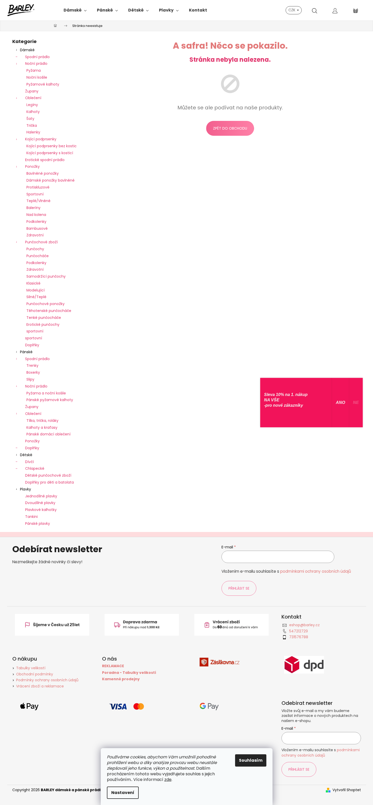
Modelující (35, 290)
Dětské (26, 454)
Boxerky (33, 372)
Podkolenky (36, 221)
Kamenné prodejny (121, 679)
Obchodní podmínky (34, 674)
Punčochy (35, 249)
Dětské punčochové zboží (48, 475)
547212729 (298, 631)
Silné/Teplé (36, 296)
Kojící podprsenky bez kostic (51, 146)
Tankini (31, 516)
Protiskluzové (37, 187)
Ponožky (32, 166)
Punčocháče (37, 255)
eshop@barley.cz (304, 625)
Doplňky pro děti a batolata (49, 482)
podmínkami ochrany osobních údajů (315, 571)
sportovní (34, 331)
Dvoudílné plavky (40, 502)
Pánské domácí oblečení (48, 434)
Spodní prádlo (37, 56)
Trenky (32, 365)
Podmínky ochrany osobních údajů (47, 680)
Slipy (30, 379)
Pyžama (33, 70)
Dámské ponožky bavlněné (50, 180)
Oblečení (33, 97)
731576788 (298, 637)
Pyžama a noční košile (46, 393)
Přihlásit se (238, 588)
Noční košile (36, 77)
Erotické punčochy (42, 324)
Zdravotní (35, 235)
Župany (31, 91)
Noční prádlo (36, 63)
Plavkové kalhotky (41, 509)
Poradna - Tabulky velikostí (129, 673)
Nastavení (122, 793)
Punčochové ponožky (45, 303)
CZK (292, 10)
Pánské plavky (37, 523)
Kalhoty (33, 111)
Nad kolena (36, 214)
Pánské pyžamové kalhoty (49, 399)
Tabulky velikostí (30, 668)
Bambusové (37, 228)
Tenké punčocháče (43, 317)
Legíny (32, 104)
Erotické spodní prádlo (45, 159)
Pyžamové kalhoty (42, 84)
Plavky (25, 489)
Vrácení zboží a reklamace (40, 686)
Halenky (33, 132)
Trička (31, 125)
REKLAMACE (113, 666)
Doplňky (32, 345)
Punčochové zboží (41, 242)
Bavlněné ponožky (42, 173)
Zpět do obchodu (230, 128)
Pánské (26, 351)
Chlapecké (34, 468)
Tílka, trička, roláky (42, 420)
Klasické (33, 283)
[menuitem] (75, 10)
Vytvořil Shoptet (346, 790)
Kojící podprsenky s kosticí (49, 152)
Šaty (30, 118)
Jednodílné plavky (41, 496)
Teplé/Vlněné (38, 200)
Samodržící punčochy (46, 276)
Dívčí (29, 461)
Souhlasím (251, 760)
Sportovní (35, 194)
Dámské (27, 50)
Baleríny (33, 207)
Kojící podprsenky (40, 139)
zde (168, 779)
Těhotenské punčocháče (48, 310)
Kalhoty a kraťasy (41, 427)
